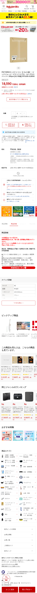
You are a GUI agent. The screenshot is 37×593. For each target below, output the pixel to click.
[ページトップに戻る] (34, 586)
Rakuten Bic (13, 7)
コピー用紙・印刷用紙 (20, 11)
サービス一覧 (5, 583)
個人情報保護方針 (7, 585)
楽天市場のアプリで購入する (18, 99)
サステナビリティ (26, 583)
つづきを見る (18, 303)
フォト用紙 (32, 11)
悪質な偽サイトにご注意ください (11, 566)
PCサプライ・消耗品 (6, 11)
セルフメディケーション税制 (10, 564)
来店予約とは (28, 140)
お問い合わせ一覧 (15, 583)
